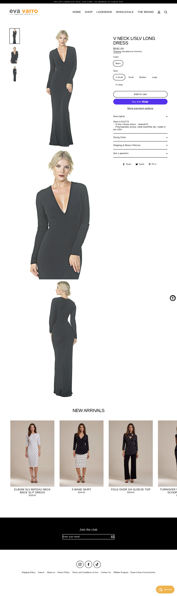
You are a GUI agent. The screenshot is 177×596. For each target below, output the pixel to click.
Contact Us (106, 572)
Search (41, 572)
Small (130, 77)
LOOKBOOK (104, 11)
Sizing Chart (119, 137)
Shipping (117, 51)
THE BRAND (145, 11)
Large (154, 77)
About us (51, 572)
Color (116, 57)
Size (115, 71)
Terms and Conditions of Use (85, 572)
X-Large (119, 84)
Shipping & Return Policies (126, 145)
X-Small (119, 77)
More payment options (140, 108)
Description (119, 116)
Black (118, 63)
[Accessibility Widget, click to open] (173, 298)
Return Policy (64, 572)
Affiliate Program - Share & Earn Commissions (134, 572)
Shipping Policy (28, 572)
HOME (77, 11)
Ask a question (120, 153)
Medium (142, 77)
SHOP (89, 11)
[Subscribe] (112, 536)
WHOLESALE (125, 11)
